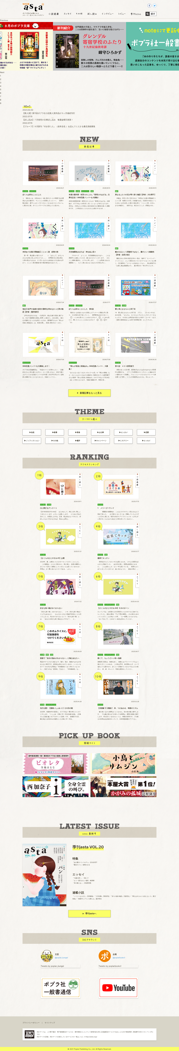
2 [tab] (0, 79)
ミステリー (124, 441)
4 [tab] (0, 86)
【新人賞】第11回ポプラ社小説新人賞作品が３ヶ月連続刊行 (49, 113)
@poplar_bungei (61, 958)
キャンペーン (101, 441)
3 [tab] (0, 82)
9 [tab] (0, 103)
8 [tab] (0, 100)
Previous (4, 20)
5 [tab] (0, 89)
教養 (55, 432)
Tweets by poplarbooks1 (110, 966)
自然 (32, 432)
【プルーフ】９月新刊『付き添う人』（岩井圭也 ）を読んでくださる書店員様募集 (59, 126)
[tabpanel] (89, 46)
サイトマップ (50, 1023)
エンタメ (124, 432)
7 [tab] (0, 96)
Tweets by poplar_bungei (52, 966)
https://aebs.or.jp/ (91, 1037)
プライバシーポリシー (31, 1023)
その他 (55, 441)
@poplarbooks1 (119, 958)
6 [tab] (0, 93)
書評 (78, 441)
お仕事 (101, 432)
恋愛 (147, 432)
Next (2, 72)
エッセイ (147, 441)
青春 (78, 432)
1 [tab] (0, 76)
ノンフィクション (32, 441)
